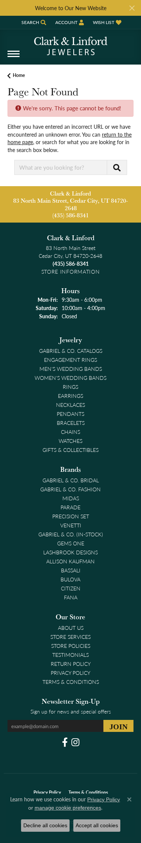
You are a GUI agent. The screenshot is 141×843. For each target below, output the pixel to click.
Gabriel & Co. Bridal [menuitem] (70, 480)
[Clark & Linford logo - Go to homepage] (70, 43)
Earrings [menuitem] (70, 395)
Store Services (70, 636)
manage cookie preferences (68, 808)
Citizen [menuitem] (70, 588)
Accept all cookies (97, 825)
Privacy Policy (70, 672)
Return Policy (71, 663)
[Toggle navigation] (13, 58)
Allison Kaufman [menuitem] (70, 561)
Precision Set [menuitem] (70, 516)
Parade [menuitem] (70, 507)
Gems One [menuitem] (70, 543)
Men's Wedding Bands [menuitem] (70, 368)
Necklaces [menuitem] (70, 404)
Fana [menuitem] (70, 597)
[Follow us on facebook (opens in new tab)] (65, 742)
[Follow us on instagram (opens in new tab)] (75, 742)
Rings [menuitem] (70, 386)
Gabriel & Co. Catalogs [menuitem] (70, 350)
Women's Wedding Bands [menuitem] (70, 377)
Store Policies (70, 645)
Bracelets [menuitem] (71, 422)
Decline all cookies (45, 825)
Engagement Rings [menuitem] (70, 359)
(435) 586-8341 (70, 215)
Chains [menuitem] (70, 431)
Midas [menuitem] (70, 498)
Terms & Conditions (70, 681)
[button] (33, 22)
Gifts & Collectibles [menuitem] (70, 449)
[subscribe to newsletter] (118, 726)
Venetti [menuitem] (70, 525)
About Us (70, 627)
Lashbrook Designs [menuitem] (70, 552)
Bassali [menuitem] (70, 570)
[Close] (131, 8)
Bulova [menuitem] (70, 579)
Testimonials (70, 654)
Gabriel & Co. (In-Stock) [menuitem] (70, 534)
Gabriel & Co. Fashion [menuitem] (70, 489)
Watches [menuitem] (70, 440)
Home (19, 75)
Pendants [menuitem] (70, 413)
